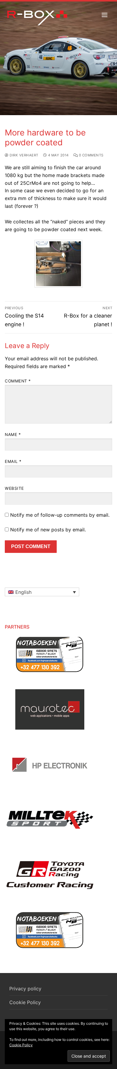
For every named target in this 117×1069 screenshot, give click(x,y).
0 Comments (91, 155)
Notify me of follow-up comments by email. (60, 515)
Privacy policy (25, 989)
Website (14, 488)
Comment (18, 381)
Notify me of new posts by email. (48, 530)
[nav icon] (104, 15)
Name (13, 434)
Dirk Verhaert (23, 155)
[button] (42, 592)
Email (13, 461)
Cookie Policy (25, 1002)
